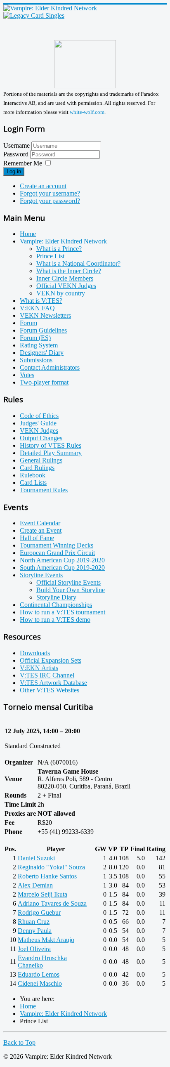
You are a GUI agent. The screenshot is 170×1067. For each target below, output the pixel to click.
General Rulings (41, 460)
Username (16, 145)
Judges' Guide (38, 423)
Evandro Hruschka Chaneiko (42, 961)
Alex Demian (35, 885)
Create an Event (40, 530)
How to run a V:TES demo (55, 619)
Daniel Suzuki (36, 858)
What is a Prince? (59, 248)
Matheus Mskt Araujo (46, 939)
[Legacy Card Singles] (33, 15)
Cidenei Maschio (40, 983)
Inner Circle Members (64, 278)
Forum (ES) (35, 337)
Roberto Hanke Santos (47, 876)
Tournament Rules (44, 489)
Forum (28, 322)
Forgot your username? (50, 193)
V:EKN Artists (39, 667)
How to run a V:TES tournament (62, 612)
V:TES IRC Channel (47, 675)
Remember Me (22, 163)
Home (28, 233)
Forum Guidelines (43, 330)
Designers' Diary (42, 352)
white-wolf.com (87, 112)
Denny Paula (35, 930)
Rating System (39, 345)
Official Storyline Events (68, 582)
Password (16, 154)
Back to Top (19, 1042)
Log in (14, 171)
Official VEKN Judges (66, 285)
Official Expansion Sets (50, 660)
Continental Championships (56, 604)
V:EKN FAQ (37, 308)
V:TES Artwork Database (53, 682)
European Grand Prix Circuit (57, 552)
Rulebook (32, 475)
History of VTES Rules (50, 445)
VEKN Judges (39, 430)
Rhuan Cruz (34, 921)
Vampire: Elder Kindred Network (63, 241)
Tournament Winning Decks (56, 545)
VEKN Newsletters (45, 315)
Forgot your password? (50, 200)
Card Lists (33, 482)
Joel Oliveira (34, 948)
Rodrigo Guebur (39, 912)
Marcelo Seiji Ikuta (42, 894)
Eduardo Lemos (38, 974)
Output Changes (41, 437)
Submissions (36, 360)
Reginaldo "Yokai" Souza (51, 867)
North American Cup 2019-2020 (62, 560)
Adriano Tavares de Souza (52, 903)
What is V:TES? (41, 300)
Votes (27, 374)
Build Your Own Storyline (70, 589)
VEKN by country (60, 293)
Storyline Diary (56, 597)
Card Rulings (37, 467)
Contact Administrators (50, 367)
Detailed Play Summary (51, 452)
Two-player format (44, 382)
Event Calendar (40, 522)
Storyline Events (41, 574)
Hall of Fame (37, 537)
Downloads (35, 652)
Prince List (50, 256)
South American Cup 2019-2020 (62, 567)
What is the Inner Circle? (68, 270)
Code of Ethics (39, 415)
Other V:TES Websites (49, 690)
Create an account (43, 185)
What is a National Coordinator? (78, 263)
